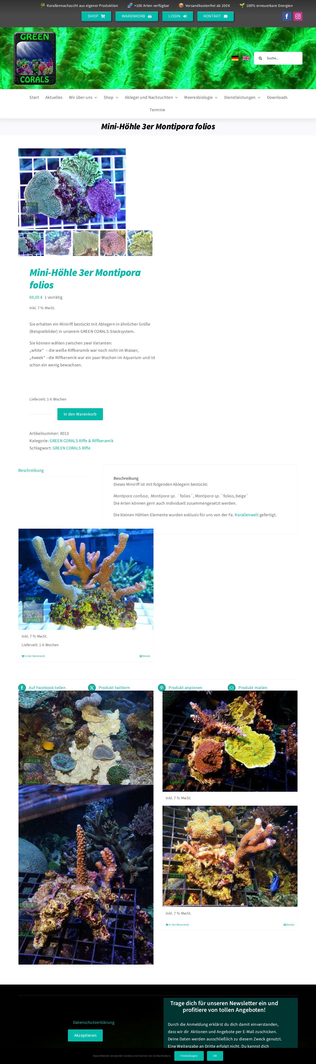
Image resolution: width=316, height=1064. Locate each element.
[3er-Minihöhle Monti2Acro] (85, 875)
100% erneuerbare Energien (266, 6)
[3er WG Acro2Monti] (230, 741)
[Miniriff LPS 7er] (85, 741)
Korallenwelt (247, 515)
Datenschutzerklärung (93, 1023)
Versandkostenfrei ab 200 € (204, 6)
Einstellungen (189, 1056)
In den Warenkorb (80, 414)
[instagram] (297, 16)
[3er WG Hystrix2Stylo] (230, 856)
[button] (96, 16)
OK (215, 1056)
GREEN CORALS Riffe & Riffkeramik (82, 441)
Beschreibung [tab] (31, 470)
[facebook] (286, 16)
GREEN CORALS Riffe (71, 448)
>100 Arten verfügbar (148, 6)
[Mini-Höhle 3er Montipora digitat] (85, 579)
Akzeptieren (85, 1035)
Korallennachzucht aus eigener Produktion (79, 6)
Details (146, 656)
